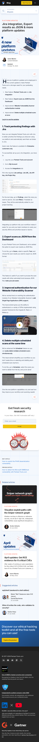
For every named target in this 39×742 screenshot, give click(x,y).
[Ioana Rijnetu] (6, 574)
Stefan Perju (12, 612)
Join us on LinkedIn (7, 713)
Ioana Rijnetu (14, 573)
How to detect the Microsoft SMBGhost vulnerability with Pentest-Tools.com (15, 471)
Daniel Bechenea (16, 598)
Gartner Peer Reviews (28, 735)
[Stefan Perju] (4, 613)
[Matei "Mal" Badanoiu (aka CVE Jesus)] (4, 597)
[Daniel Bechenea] (7, 597)
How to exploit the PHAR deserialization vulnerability (15, 462)
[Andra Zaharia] (6, 527)
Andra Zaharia (15, 526)
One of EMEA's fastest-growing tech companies (17, 675)
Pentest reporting (8, 52)
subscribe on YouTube (22, 713)
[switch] (3, 11)
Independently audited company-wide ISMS (15, 693)
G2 (2, 736)
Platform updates (10, 20)
